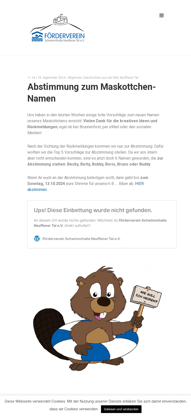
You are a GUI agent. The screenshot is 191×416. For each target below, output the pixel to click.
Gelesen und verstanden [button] (121, 409)
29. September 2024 (51, 77)
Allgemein (75, 77)
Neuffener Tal (129, 77)
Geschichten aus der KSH (100, 77)
